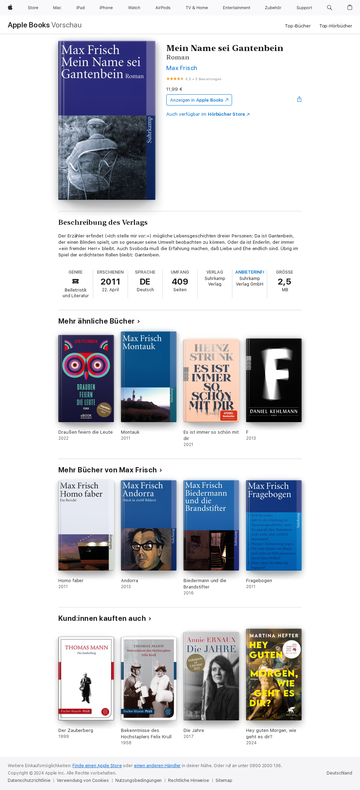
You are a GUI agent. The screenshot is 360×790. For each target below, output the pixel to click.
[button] (329, 7)
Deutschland (339, 773)
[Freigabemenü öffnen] (299, 100)
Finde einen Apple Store (97, 765)
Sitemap (224, 780)
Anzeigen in (197, 100)
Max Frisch (182, 67)
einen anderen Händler (157, 765)
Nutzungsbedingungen (138, 780)
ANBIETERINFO (250, 272)
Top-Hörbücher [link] (335, 25)
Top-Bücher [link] (298, 25)
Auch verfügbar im (205, 114)
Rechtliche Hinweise (188, 780)
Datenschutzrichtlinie (29, 780)
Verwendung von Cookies (83, 780)
